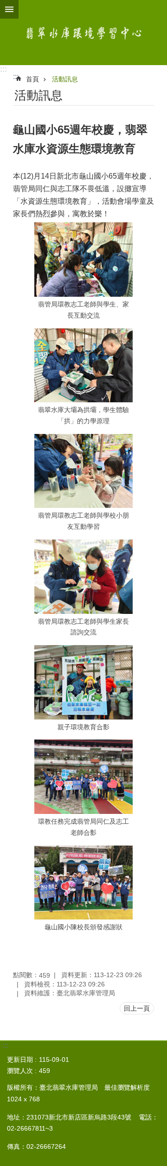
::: (3, 69)
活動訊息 (65, 79)
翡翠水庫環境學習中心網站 (83, 32)
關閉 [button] (9, 9)
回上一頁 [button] (137, 1008)
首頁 (32, 79)
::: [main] (16, 76)
